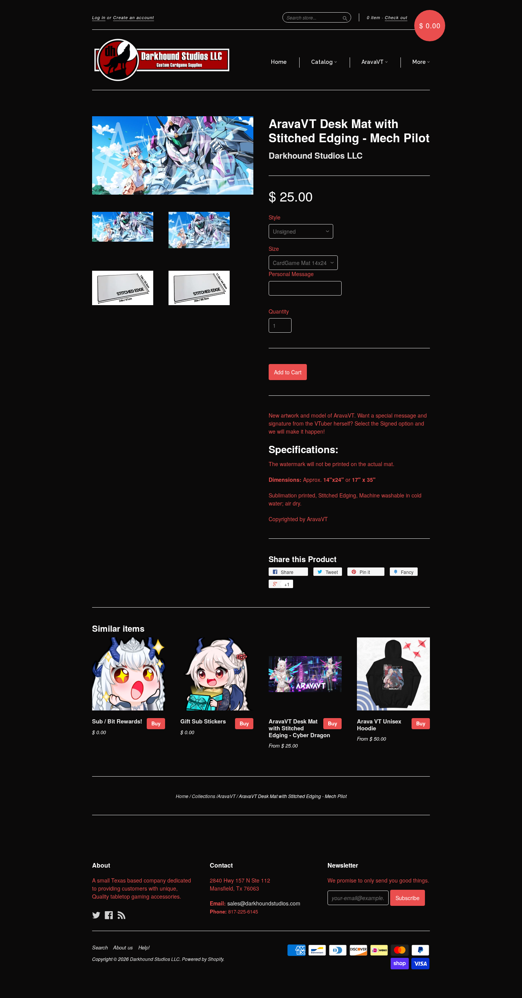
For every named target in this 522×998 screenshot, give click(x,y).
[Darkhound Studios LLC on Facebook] (109, 914)
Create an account (133, 17)
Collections (203, 796)
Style (274, 217)
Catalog (322, 62)
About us (123, 947)
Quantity (279, 311)
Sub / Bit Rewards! (117, 721)
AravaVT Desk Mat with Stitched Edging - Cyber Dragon (299, 728)
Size (274, 248)
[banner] (162, 59)
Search (100, 947)
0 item (373, 17)
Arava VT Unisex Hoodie (379, 724)
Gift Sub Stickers (203, 721)
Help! (144, 947)
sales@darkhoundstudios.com (263, 903)
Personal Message (291, 274)
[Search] (345, 17)
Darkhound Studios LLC (316, 155)
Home (279, 62)
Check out (396, 17)
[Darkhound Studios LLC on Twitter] (96, 914)
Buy (155, 723)
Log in (98, 17)
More (419, 62)
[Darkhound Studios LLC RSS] (121, 914)
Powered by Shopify (202, 959)
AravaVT (373, 62)
